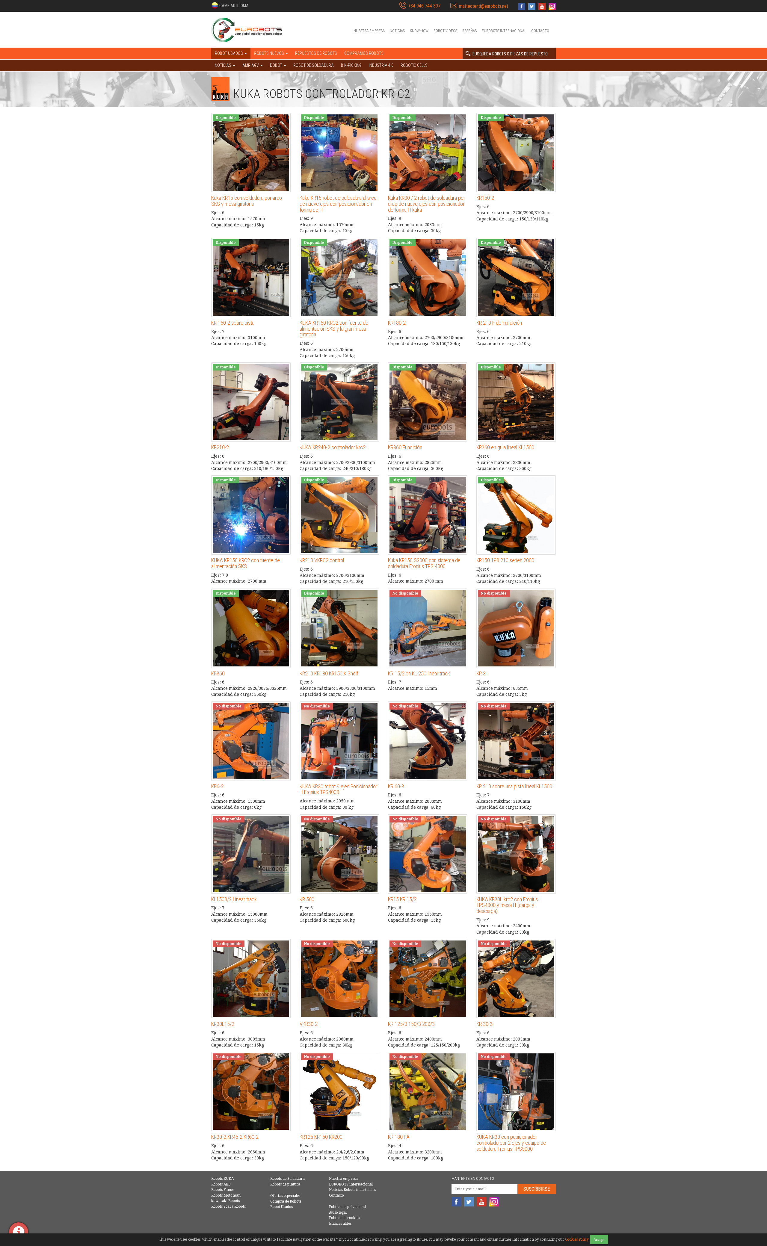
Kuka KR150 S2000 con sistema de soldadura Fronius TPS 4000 (424, 563)
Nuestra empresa (369, 30)
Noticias (397, 30)
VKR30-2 (309, 1024)
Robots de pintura (285, 1184)
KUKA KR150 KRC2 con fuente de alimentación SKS (245, 563)
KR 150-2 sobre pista (232, 323)
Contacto (540, 30)
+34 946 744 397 (424, 6)
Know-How (419, 30)
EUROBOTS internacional (504, 30)
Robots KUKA (222, 1179)
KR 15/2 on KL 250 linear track (419, 673)
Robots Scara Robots (228, 1206)
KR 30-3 (484, 1024)
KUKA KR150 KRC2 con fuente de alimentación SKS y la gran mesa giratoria (334, 329)
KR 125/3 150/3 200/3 (411, 1024)
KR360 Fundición (405, 447)
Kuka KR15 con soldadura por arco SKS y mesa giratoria (246, 201)
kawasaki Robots (225, 1201)
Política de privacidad (347, 1207)
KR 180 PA (399, 1137)
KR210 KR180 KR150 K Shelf (329, 673)
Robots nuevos (269, 53)
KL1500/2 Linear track (234, 899)
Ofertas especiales (285, 1196)
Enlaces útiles (340, 1223)
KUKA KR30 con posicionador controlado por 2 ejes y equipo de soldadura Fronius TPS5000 (511, 1143)
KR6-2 (217, 786)
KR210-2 (220, 447)
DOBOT (276, 65)
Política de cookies (344, 1218)
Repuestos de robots (316, 53)
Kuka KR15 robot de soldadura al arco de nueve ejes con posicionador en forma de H (338, 204)
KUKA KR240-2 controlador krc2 (333, 447)
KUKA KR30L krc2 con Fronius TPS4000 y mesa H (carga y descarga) (507, 905)
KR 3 (481, 673)
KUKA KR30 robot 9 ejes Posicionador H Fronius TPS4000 (338, 789)
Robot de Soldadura (313, 65)
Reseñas (469, 30)
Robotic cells (414, 65)
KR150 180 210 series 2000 (505, 560)
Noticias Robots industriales (352, 1190)
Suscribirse (536, 1189)
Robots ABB (221, 1184)
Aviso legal (338, 1212)
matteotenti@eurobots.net (483, 6)
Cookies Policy (576, 1239)
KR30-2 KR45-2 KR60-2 (235, 1137)
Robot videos (445, 30)
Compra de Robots (285, 1201)
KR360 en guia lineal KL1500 (505, 447)
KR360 (218, 673)
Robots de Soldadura (287, 1179)
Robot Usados (281, 1207)
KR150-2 (485, 198)
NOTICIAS (223, 65)
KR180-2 (397, 323)
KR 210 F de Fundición (499, 323)
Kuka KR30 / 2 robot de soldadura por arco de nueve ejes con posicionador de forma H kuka (426, 204)
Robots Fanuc (222, 1190)
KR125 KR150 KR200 (321, 1137)
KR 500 (307, 899)
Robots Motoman (226, 1195)
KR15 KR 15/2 (402, 899)
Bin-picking (351, 65)
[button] (230, 5)
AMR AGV (251, 65)
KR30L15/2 (222, 1024)
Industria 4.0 (381, 65)
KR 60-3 (396, 786)
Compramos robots (364, 53)
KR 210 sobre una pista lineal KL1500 (514, 786)
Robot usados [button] (229, 53)
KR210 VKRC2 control (322, 560)
